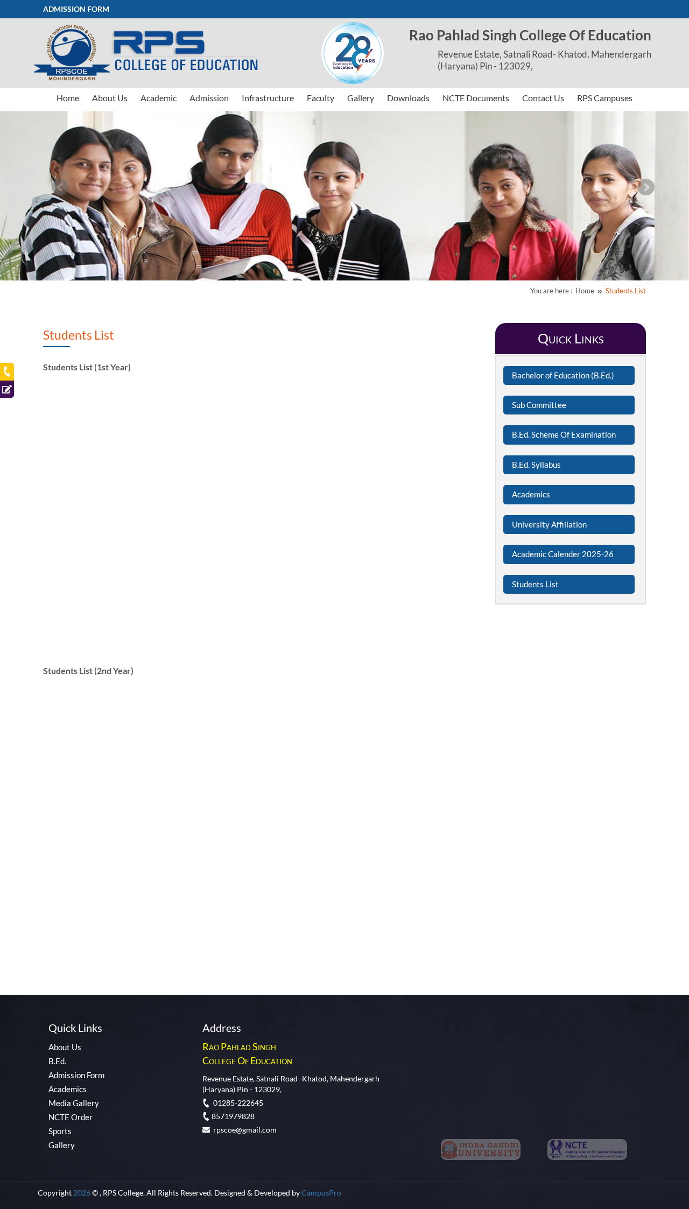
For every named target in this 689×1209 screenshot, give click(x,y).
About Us (110, 98)
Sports (60, 1131)
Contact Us (543, 98)
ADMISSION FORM (76, 8)
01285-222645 (236, 1102)
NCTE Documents (475, 98)
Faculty (320, 98)
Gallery (360, 98)
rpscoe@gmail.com (243, 1129)
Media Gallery (73, 1103)
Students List (626, 290)
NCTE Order (70, 1117)
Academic (158, 98)
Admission (209, 98)
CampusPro (321, 1192)
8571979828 (232, 1116)
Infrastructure (268, 98)
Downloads (408, 98)
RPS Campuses (604, 98)
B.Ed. (57, 1061)
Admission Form (76, 1075)
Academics (67, 1089)
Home (68, 98)
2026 (82, 1192)
